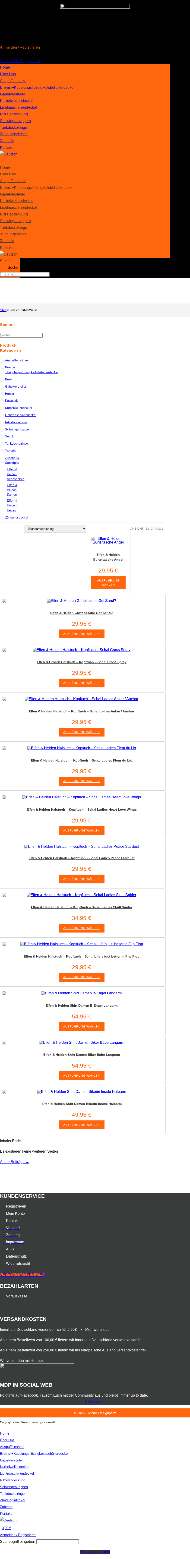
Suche (5, 261)
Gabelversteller (12, 94)
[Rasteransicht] (4, 529)
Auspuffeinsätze (13, 81)
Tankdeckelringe (13, 128)
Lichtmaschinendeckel (18, 107)
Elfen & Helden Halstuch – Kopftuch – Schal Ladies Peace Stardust (82, 858)
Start (3, 310)
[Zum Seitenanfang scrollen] (1, 1427)
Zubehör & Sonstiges (12, 460)
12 (147, 528)
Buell (8, 379)
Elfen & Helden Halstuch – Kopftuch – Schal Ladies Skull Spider (81, 907)
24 (152, 528)
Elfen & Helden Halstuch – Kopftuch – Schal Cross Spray (82, 662)
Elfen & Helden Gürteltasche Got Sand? (81, 613)
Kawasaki (12, 400)
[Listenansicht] (15, 529)
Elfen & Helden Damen (12, 489)
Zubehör (7, 141)
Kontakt (6, 147)
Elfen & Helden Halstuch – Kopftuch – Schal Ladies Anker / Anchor (81, 711)
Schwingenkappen (15, 121)
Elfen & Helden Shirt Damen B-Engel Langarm (81, 1005)
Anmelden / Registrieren (20, 47)
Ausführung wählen (108, 582)
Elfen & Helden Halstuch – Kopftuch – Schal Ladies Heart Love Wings (82, 809)
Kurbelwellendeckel (16, 101)
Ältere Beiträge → (14, 1162)
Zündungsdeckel (14, 134)
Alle (159, 528)
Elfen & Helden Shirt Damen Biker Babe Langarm (81, 1054)
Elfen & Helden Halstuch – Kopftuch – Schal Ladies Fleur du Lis (81, 760)
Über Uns (8, 74)
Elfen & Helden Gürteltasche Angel (108, 557)
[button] (95, 54)
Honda (9, 393)
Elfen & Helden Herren (12, 505)
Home (5, 67)
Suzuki (10, 436)
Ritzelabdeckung (14, 114)
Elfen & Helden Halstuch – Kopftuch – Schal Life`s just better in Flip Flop (81, 956)
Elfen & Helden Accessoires (15, 474)
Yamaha (10, 450)
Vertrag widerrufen (95, 1552)
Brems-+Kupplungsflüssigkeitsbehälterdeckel (37, 87)
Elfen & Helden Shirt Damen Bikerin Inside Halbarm (81, 1104)
